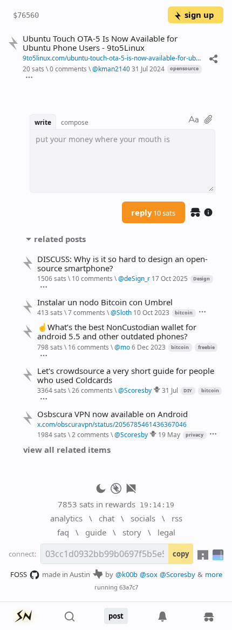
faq (63, 532)
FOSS (18, 574)
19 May (169, 434)
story (131, 532)
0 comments (68, 68)
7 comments (86, 312)
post (116, 616)
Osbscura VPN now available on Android (112, 414)
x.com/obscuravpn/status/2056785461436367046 (112, 424)
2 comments (90, 434)
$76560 (26, 15)
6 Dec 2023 (149, 347)
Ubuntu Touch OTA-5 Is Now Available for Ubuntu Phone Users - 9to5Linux (100, 43)
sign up (199, 14)
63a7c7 (128, 587)
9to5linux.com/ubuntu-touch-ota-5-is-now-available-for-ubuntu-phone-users (113, 57)
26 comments (92, 390)
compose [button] (74, 122)
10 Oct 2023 (151, 312)
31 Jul (170, 390)
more (213, 574)
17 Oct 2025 (170, 278)
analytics (66, 518)
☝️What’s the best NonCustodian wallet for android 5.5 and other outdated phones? (116, 332)
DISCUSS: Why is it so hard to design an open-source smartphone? (122, 263)
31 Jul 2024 (148, 68)
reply (153, 212)
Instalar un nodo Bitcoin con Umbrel (105, 302)
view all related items (67, 449)
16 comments (88, 347)
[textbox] (122, 161)
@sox (149, 574)
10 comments (92, 278)
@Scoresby (177, 574)
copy (181, 554)
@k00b (126, 574)
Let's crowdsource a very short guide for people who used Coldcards (125, 375)
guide (95, 532)
